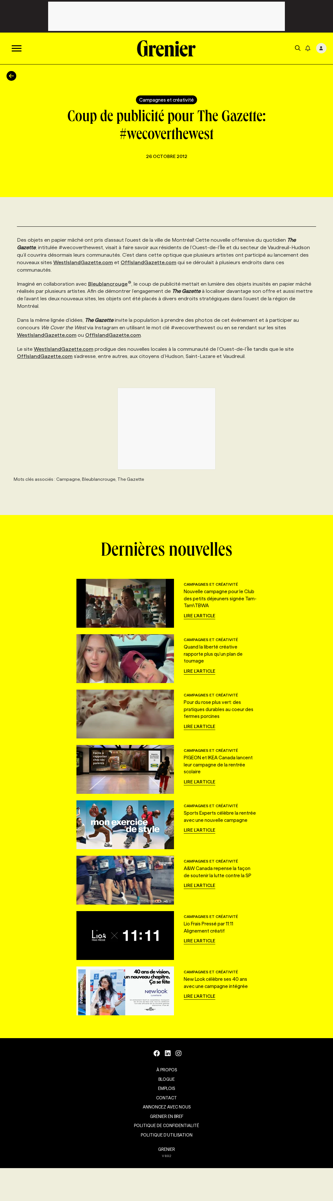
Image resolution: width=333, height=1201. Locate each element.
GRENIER (166, 1149)
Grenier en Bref (166, 1116)
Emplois (166, 1088)
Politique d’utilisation (167, 1135)
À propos (166, 1069)
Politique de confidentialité (166, 1125)
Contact (166, 1097)
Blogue (166, 1079)
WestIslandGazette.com (83, 262)
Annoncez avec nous (167, 1107)
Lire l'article (199, 615)
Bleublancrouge (107, 284)
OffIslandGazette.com (148, 262)
